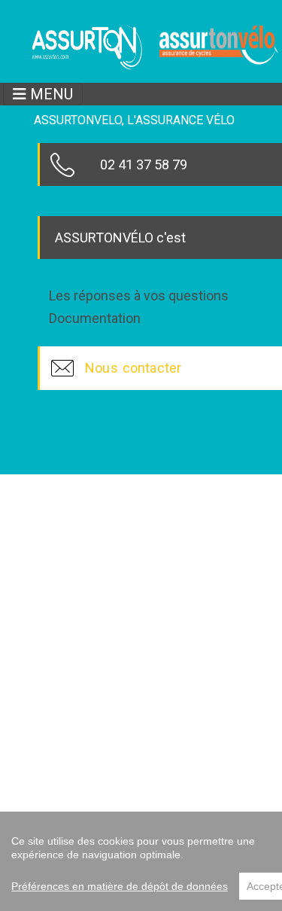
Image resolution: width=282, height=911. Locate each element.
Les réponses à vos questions (139, 296)
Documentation (95, 318)
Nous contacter (133, 368)
